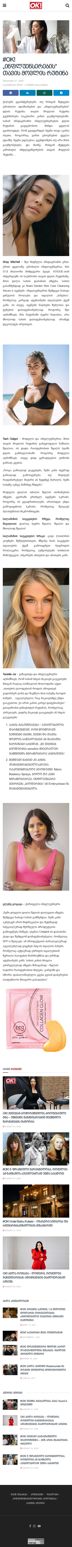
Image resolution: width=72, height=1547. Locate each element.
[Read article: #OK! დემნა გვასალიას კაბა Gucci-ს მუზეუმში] (10, 1404)
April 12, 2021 (29, 1325)
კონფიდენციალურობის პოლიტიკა (34, 1498)
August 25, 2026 (12, 1230)
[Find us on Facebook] (30, 1526)
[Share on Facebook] (11, 93)
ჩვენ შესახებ (19, 1494)
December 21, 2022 (13, 80)
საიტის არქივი (35, 1503)
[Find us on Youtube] (39, 1526)
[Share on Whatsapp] (44, 93)
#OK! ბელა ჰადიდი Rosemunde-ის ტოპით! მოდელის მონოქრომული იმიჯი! (43, 1370)
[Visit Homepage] (36, 5)
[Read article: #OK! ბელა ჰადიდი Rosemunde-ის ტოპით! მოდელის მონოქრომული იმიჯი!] (10, 1369)
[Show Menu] (4, 5)
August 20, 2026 (12, 1287)
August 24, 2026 (12, 1127)
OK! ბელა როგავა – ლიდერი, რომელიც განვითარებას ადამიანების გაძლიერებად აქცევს (34, 1277)
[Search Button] (67, 5)
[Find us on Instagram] (34, 1526)
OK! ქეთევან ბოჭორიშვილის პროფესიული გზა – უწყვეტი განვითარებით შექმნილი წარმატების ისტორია (34, 1117)
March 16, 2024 (29, 1359)
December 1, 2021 (31, 1337)
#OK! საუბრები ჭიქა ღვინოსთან (41, 1332)
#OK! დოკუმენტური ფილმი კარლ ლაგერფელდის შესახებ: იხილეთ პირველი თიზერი (43, 1350)
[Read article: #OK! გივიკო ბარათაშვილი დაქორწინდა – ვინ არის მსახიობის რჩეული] (10, 1440)
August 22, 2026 (12, 1178)
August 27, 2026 (30, 1409)
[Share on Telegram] (61, 93)
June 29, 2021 (29, 1378)
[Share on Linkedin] (27, 93)
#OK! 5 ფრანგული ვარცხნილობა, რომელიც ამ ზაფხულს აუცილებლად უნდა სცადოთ (42, 1460)
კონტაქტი (37, 1494)
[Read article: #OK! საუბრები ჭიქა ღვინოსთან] (10, 1336)
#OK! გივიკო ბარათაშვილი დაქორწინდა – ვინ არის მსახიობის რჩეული (44, 1440)
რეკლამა (52, 1494)
